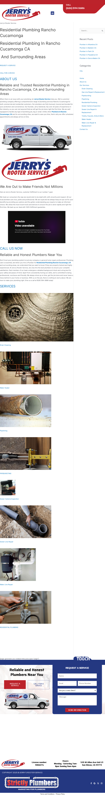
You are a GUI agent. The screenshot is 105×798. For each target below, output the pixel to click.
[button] (52, 13)
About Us (83, 82)
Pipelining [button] (3, 431)
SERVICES (7, 286)
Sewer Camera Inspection (91, 106)
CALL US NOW (11, 248)
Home (82, 78)
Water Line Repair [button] (6, 584)
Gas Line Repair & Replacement (93, 92)
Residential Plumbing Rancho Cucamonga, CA (54, 263)
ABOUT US (8, 79)
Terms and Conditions (47, 794)
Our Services (84, 85)
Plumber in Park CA (87, 51)
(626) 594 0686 (75, 8)
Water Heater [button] (5, 388)
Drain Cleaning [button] (5, 345)
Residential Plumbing (89, 102)
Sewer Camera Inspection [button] (9, 499)
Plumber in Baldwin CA (88, 48)
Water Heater (86, 119)
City (81, 71)
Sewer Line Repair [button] (6, 542)
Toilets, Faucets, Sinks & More (93, 116)
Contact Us (84, 129)
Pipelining (85, 99)
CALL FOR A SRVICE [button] (7, 73)
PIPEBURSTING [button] (5, 473)
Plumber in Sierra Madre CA (90, 58)
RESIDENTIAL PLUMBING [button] (9, 627)
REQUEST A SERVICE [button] (7, 65)
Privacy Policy (60, 794)
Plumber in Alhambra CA (88, 44)
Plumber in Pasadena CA (89, 55)
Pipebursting (86, 96)
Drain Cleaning (87, 89)
